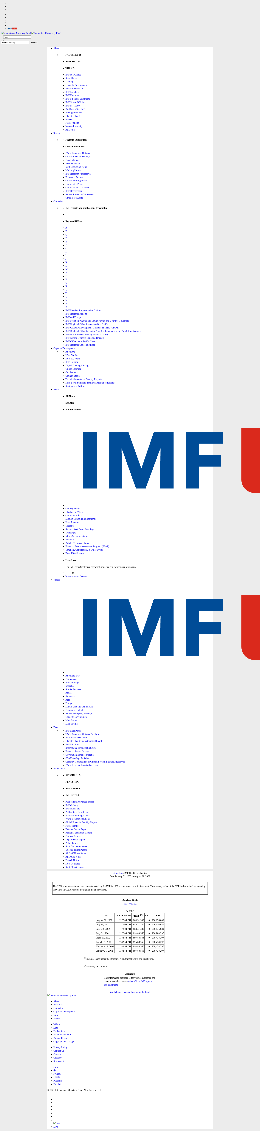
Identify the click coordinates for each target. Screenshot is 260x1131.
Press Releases (72, 522)
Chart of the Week (74, 512)
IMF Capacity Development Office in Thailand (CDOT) (92, 327)
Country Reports (73, 836)
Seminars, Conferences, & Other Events (84, 550)
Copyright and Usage (63, 1041)
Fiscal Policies (72, 123)
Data (55, 727)
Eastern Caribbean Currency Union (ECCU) (86, 334)
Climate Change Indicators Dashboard (83, 741)
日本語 (57, 1077)
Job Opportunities (73, 112)
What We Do (71, 355)
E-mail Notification (74, 553)
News (56, 389)
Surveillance (71, 78)
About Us (70, 351)
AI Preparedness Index (76, 737)
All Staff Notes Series (75, 853)
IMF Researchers (73, 191)
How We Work (72, 358)
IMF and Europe (73, 317)
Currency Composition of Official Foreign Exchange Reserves (95, 761)
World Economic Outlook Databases (82, 734)
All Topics (70, 129)
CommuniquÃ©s (73, 515)
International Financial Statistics (80, 748)
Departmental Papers (75, 839)
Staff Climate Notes (74, 867)
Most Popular (71, 724)
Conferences (71, 679)
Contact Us (58, 1050)
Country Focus (72, 508)
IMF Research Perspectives (78, 174)
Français (57, 1073)
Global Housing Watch (76, 180)
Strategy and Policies (75, 386)
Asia (67, 699)
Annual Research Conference (79, 194)
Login (68, 573)
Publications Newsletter (76, 812)
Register (78, 573)
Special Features (73, 689)
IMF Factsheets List (74, 88)
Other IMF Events (74, 198)
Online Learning (73, 369)
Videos (56, 579)
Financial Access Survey (77, 751)
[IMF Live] (12, 28)
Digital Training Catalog (76, 365)
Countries (58, 201)
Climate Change (73, 116)
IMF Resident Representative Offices (83, 310)
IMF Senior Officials (75, 102)
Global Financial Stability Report (81, 822)
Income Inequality (74, 126)
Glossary (57, 1057)
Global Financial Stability (77, 156)
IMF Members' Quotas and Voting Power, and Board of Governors (97, 320)
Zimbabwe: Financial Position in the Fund (130, 992)
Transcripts (70, 532)
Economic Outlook (74, 710)
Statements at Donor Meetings (79, 529)
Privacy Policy (60, 1047)
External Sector (72, 163)
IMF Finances (72, 95)
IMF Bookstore (72, 808)
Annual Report (60, 1038)
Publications (59, 768)
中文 (55, 1070)
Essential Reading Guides (77, 815)
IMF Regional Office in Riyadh (80, 345)
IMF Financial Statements (77, 98)
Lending (69, 81)
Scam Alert (58, 1061)
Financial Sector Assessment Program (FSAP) (87, 546)
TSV (125, 904)
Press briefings (72, 682)
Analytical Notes (73, 856)
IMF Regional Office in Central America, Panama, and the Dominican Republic (103, 331)
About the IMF (72, 675)
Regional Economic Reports (78, 832)
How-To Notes (72, 863)
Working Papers (73, 170)
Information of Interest (76, 576)
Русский (57, 1080)
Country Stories (72, 375)
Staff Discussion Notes (76, 167)
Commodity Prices (74, 184)
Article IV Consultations (77, 543)
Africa (68, 693)
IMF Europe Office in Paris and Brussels (84, 338)
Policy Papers (71, 843)
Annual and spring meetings (78, 713)
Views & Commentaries (76, 536)
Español (57, 1084)
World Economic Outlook (77, 153)
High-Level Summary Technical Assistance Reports (90, 382)
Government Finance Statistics (79, 754)
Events (56, 1018)
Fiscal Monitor (72, 160)
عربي (56, 1067)
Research (57, 133)
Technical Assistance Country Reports (83, 379)
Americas (69, 696)
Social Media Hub (62, 1034)
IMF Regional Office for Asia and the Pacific (86, 324)
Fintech (69, 119)
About (56, 48)
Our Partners (71, 372)
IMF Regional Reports (76, 314)
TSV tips (132, 904)
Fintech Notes (72, 860)
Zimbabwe (118, 873)
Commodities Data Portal (77, 187)
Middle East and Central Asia (79, 706)
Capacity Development (76, 85)
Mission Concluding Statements (80, 519)
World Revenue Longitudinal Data (81, 765)
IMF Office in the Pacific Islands (80, 341)
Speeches (69, 525)
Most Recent (71, 720)
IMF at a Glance (73, 74)
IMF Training (71, 362)
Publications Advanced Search (79, 801)
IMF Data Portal (73, 730)
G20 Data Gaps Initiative (77, 758)
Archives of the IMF (75, 109)
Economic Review (74, 177)
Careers (57, 1054)
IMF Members (72, 92)
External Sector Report (76, 829)
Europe (68, 703)
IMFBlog (69, 539)
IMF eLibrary (71, 805)
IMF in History (72, 105)
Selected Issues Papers (76, 850)
